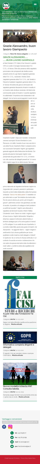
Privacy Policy (24, 458)
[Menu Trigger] (35, 4)
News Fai (13, 54)
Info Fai (12, 319)
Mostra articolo (16, 324)
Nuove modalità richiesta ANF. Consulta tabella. (17, 387)
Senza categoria (22, 54)
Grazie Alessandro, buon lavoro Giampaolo (19, 47)
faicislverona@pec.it (23, 446)
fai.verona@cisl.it (22, 442)
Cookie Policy (31, 458)
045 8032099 (21, 437)
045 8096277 (20, 433)
